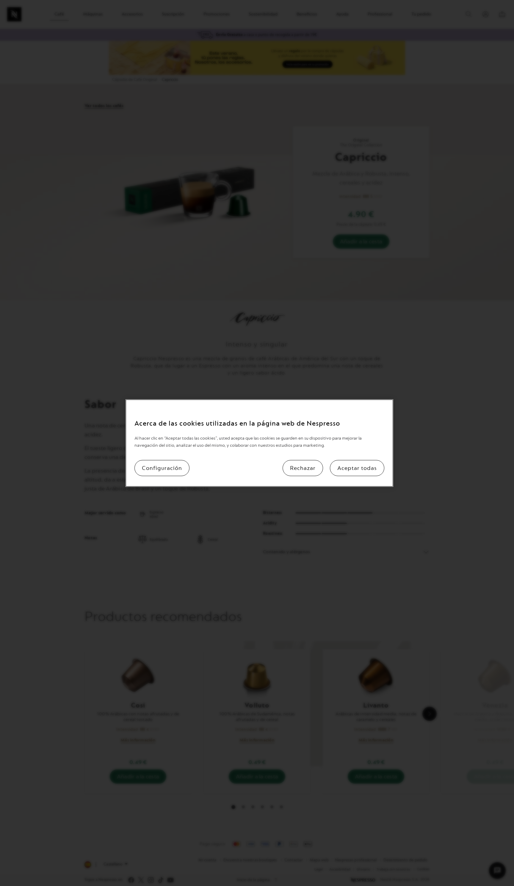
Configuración (162, 468)
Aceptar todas (357, 468)
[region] (259, 443)
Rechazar (303, 468)
